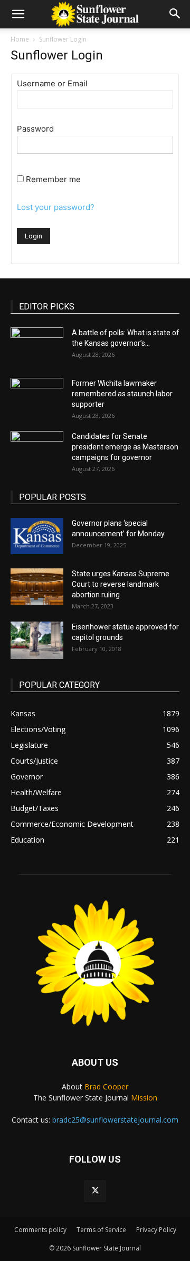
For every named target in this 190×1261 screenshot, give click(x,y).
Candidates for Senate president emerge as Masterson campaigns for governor (125, 447)
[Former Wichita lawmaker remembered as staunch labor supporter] (37, 396)
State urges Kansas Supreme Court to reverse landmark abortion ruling (120, 584)
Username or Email (52, 83)
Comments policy (40, 1229)
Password (35, 129)
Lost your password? (55, 207)
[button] (18, 14)
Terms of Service (101, 1229)
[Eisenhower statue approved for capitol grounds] (37, 640)
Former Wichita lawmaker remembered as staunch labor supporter (122, 393)
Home (20, 39)
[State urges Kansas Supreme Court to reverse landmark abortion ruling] (37, 586)
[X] (95, 1191)
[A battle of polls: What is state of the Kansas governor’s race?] (37, 345)
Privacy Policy (156, 1229)
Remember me (53, 179)
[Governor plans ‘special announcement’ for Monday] (37, 536)
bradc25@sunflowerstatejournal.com (115, 1120)
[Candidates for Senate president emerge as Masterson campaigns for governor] (37, 449)
